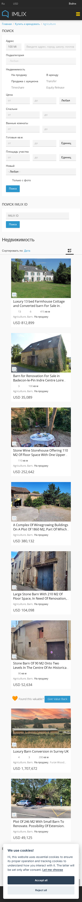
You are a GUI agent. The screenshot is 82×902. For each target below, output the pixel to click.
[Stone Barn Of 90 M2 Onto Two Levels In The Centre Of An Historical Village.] (41, 622)
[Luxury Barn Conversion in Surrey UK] (41, 710)
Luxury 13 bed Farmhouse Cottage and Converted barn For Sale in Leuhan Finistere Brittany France (39, 305)
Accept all (41, 880)
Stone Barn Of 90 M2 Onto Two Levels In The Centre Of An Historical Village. (40, 667)
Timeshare (17, 87)
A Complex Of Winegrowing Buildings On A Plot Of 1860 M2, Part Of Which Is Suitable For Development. (40, 529)
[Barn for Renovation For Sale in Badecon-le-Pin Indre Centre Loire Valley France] (41, 335)
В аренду (52, 75)
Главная (7, 24)
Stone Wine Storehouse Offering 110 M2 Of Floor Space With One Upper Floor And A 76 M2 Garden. (40, 454)
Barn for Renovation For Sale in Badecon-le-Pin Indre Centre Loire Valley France (38, 380)
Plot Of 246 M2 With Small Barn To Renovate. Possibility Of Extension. (38, 823)
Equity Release (55, 87)
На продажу (19, 75)
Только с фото (21, 180)
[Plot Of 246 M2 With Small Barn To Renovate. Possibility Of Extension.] (41, 780)
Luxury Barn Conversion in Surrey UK (41, 751)
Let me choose (52, 869)
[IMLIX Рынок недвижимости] (24, 14)
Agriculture (49, 24)
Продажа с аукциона (24, 81)
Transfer (51, 81)
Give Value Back (57, 699)
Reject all (41, 890)
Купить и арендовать (27, 24)
